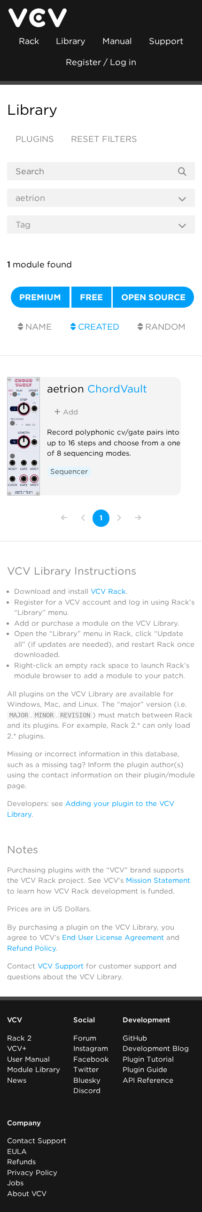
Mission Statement (158, 880)
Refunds (21, 1162)
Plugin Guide (145, 1069)
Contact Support (36, 1141)
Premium (40, 297)
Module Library (33, 1069)
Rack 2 (19, 1038)
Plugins (35, 139)
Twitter (86, 1069)
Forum (84, 1038)
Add (69, 412)
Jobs (15, 1183)
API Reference (148, 1080)
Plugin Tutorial (148, 1059)
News (16, 1080)
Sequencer (69, 471)
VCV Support (61, 966)
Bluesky (87, 1080)
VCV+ (16, 1048)
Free (91, 297)
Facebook (91, 1059)
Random (164, 327)
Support (166, 41)
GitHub (135, 1038)
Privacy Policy (32, 1172)
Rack (29, 41)
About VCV (27, 1194)
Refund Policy (31, 948)
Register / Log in (101, 62)
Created (97, 327)
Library (70, 41)
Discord (87, 1090)
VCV (14, 1020)
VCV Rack (108, 591)
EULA (17, 1151)
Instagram (90, 1048)
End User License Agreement (113, 937)
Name (37, 327)
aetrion (65, 388)
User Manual (28, 1059)
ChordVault (117, 388)
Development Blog (156, 1048)
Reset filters (104, 139)
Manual (117, 41)
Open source (153, 297)
